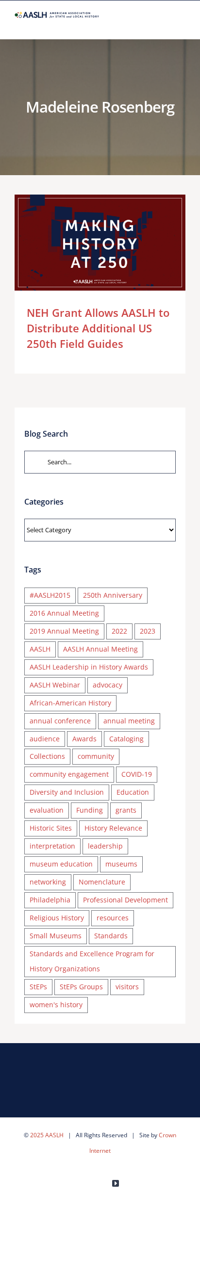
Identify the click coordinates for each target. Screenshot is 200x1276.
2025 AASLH (47, 1135)
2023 (147, 631)
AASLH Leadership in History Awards (89, 666)
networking (48, 881)
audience (45, 738)
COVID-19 (136, 774)
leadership (105, 846)
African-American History (70, 702)
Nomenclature (102, 881)
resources (113, 917)
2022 (119, 631)
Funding (89, 810)
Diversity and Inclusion (67, 792)
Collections (47, 756)
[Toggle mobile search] (164, 24)
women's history (56, 1004)
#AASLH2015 (50, 595)
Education (133, 792)
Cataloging (126, 738)
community (96, 756)
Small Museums (56, 935)
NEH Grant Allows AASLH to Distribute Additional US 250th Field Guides (86, 243)
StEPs (38, 986)
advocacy (107, 684)
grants (126, 810)
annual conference (60, 720)
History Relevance (113, 828)
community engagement (69, 774)
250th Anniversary (112, 595)
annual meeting (129, 720)
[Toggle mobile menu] (181, 24)
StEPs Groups (81, 986)
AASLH (40, 649)
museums (121, 863)
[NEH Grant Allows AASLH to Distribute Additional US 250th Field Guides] (100, 243)
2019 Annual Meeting (64, 631)
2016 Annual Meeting (64, 613)
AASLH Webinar (55, 684)
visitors (127, 986)
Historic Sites (51, 828)
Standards (111, 935)
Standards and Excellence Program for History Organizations (92, 961)
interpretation (52, 846)
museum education (61, 863)
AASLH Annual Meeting (100, 649)
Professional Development (125, 899)
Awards (84, 738)
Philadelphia (50, 899)
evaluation (47, 810)
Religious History (57, 917)
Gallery (114, 243)
